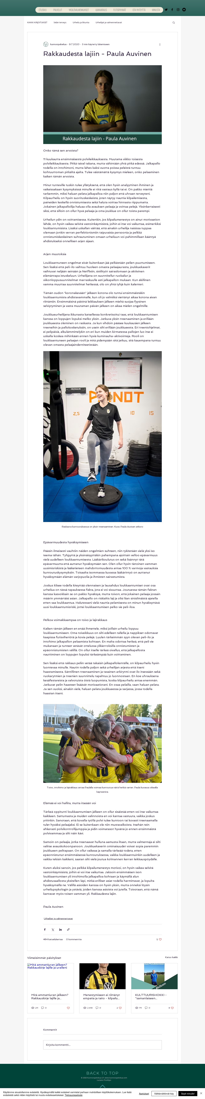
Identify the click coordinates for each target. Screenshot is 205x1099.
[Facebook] (172, 9)
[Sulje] (201, 1093)
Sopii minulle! (188, 1093)
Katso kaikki (171, 957)
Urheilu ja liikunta (81, 22)
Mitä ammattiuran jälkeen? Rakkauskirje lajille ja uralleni (49, 996)
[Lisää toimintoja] (160, 44)
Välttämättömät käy (164, 1093)
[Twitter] (166, 9)
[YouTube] (184, 9)
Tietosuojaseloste (73, 1095)
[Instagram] (178, 9)
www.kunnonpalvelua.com (116, 1077)
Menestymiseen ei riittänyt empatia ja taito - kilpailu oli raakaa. (101, 996)
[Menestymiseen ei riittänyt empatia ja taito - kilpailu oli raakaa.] (102, 976)
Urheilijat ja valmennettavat (109, 22)
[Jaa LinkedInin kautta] (60, 929)
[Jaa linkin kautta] (68, 929)
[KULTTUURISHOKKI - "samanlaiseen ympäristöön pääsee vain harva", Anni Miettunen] (154, 976)
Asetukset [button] (144, 1093)
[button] (173, 22)
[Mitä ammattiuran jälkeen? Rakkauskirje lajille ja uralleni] (50, 976)
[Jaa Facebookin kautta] (44, 929)
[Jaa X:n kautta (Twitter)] (52, 929)
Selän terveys (60, 22)
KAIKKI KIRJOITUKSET (37, 22)
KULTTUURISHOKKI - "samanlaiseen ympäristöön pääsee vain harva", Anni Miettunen (152, 996)
